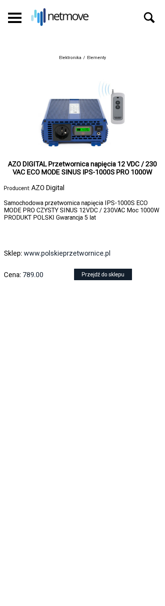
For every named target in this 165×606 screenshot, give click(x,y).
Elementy (96, 57)
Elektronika (70, 57)
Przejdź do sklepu (103, 274)
